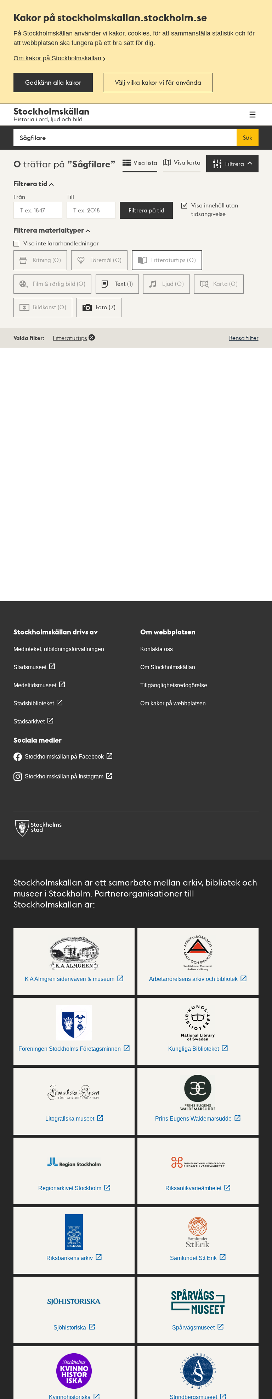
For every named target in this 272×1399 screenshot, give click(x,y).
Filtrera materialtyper (48, 230)
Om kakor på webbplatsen (173, 703)
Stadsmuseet (29, 667)
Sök (247, 137)
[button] (33, 183)
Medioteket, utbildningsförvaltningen (58, 649)
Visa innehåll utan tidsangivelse (214, 209)
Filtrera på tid (146, 210)
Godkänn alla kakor (53, 82)
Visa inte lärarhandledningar (61, 243)
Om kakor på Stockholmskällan (57, 58)
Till (70, 196)
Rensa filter (244, 338)
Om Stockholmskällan (167, 667)
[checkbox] (117, 284)
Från (19, 196)
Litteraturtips (70, 338)
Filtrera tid (30, 183)
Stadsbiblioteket (33, 703)
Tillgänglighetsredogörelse (173, 685)
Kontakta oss (156, 649)
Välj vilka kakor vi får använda (158, 82)
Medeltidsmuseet (34, 685)
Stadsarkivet (29, 721)
